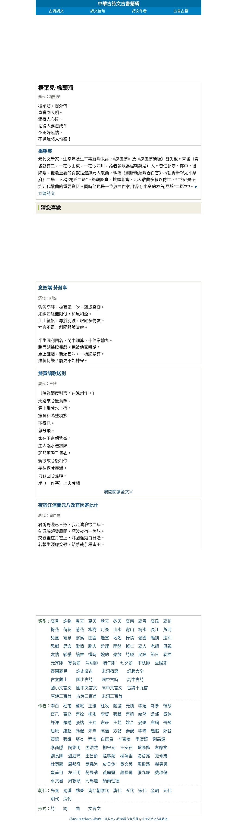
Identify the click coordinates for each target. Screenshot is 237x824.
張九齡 (143, 772)
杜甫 (67, 706)
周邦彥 (74, 764)
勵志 (92, 646)
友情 (55, 654)
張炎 (80, 739)
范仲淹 (161, 756)
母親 (167, 646)
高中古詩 (135, 679)
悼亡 (130, 646)
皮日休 (109, 764)
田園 (92, 638)
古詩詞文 (56, 11)
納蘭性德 (111, 781)
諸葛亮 (143, 756)
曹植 (130, 714)
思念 (67, 646)
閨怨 (117, 646)
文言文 (94, 808)
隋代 (105, 790)
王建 (92, 722)
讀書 (80, 654)
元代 (42, 97)
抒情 (130, 638)
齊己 (55, 714)
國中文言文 (86, 688)
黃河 (167, 629)
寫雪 (142, 621)
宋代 (142, 790)
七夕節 (126, 663)
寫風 (155, 621)
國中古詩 (110, 679)
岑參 (155, 706)
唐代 (42, 384)
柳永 (92, 714)
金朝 (155, 790)
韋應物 (161, 747)
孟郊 (155, 714)
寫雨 (130, 621)
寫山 (130, 629)
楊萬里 (126, 756)
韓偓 (80, 731)
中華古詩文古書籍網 (118, 3)
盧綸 (155, 722)
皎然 (142, 714)
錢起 (67, 731)
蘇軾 (80, 706)
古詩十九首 (137, 688)
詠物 (67, 621)
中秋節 (143, 663)
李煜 (142, 706)
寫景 (55, 621)
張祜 (80, 722)
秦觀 (130, 731)
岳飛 (167, 722)
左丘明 (74, 772)
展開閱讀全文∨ (118, 492)
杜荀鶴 (57, 764)
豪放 (117, 654)
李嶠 (142, 731)
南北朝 (94, 790)
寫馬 (80, 638)
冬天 (117, 621)
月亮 (105, 629)
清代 (42, 298)
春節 (167, 654)
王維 (53, 384)
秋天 (105, 621)
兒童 (55, 638)
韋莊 (105, 722)
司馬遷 (91, 781)
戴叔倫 (161, 772)
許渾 (55, 722)
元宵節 (57, 663)
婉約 (105, 654)
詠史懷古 (84, 671)
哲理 (105, 646)
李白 (55, 706)
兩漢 (67, 790)
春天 (80, 621)
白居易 (54, 515)
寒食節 (74, 663)
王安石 (126, 747)
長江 (155, 629)
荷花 (67, 629)
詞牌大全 (135, 671)
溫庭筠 (74, 756)
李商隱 (57, 747)
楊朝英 (54, 97)
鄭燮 (53, 298)
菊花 (80, 629)
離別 (155, 638)
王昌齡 (91, 756)
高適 (105, 731)
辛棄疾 (124, 739)
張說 (67, 739)
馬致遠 (143, 764)
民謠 (142, 654)
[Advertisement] (119, 47)
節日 (155, 654)
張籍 (117, 714)
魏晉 (80, 790)
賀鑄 (55, 739)
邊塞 (105, 638)
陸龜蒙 (109, 756)
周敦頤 (74, 781)
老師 (155, 646)
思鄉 (55, 646)
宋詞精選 (110, 671)
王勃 (117, 722)
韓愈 (167, 706)
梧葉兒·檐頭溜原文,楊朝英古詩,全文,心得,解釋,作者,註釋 (103, 819)
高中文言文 (112, 688)
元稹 (130, 706)
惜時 (92, 654)
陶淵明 (74, 747)
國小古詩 (84, 679)
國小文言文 (61, 688)
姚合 (130, 722)
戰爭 (67, 654)
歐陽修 (143, 747)
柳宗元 (109, 747)
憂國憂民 (59, 671)
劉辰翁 (91, 772)
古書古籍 (180, 11)
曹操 (80, 714)
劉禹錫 (159, 739)
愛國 (142, 638)
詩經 (130, 654)
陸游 (117, 706)
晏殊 (142, 722)
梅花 (55, 629)
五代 (130, 790)
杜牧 (105, 706)
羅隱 (67, 722)
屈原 (55, 731)
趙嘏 (155, 731)
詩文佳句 (97, 11)
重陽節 (161, 663)
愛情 (80, 646)
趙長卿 (126, 772)
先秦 (55, 790)
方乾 (117, 731)
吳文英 (126, 764)
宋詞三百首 (112, 696)
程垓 (92, 739)
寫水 (142, 629)
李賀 (105, 714)
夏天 (92, 621)
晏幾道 (91, 764)
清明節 (91, 663)
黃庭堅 (109, 772)
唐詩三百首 (61, 696)
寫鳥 (67, 638)
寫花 (167, 621)
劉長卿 (57, 756)
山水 (117, 629)
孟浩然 (91, 747)
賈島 (67, 714)
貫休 (167, 714)
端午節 (109, 663)
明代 (55, 799)
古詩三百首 (86, 696)
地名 (117, 638)
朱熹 (92, 731)
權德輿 (161, 764)
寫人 (142, 646)
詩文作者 (139, 11)
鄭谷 (167, 731)
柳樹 (92, 629)
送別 (167, 638)
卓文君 (57, 781)
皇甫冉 (57, 772)
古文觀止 (59, 679)
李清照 (141, 739)
